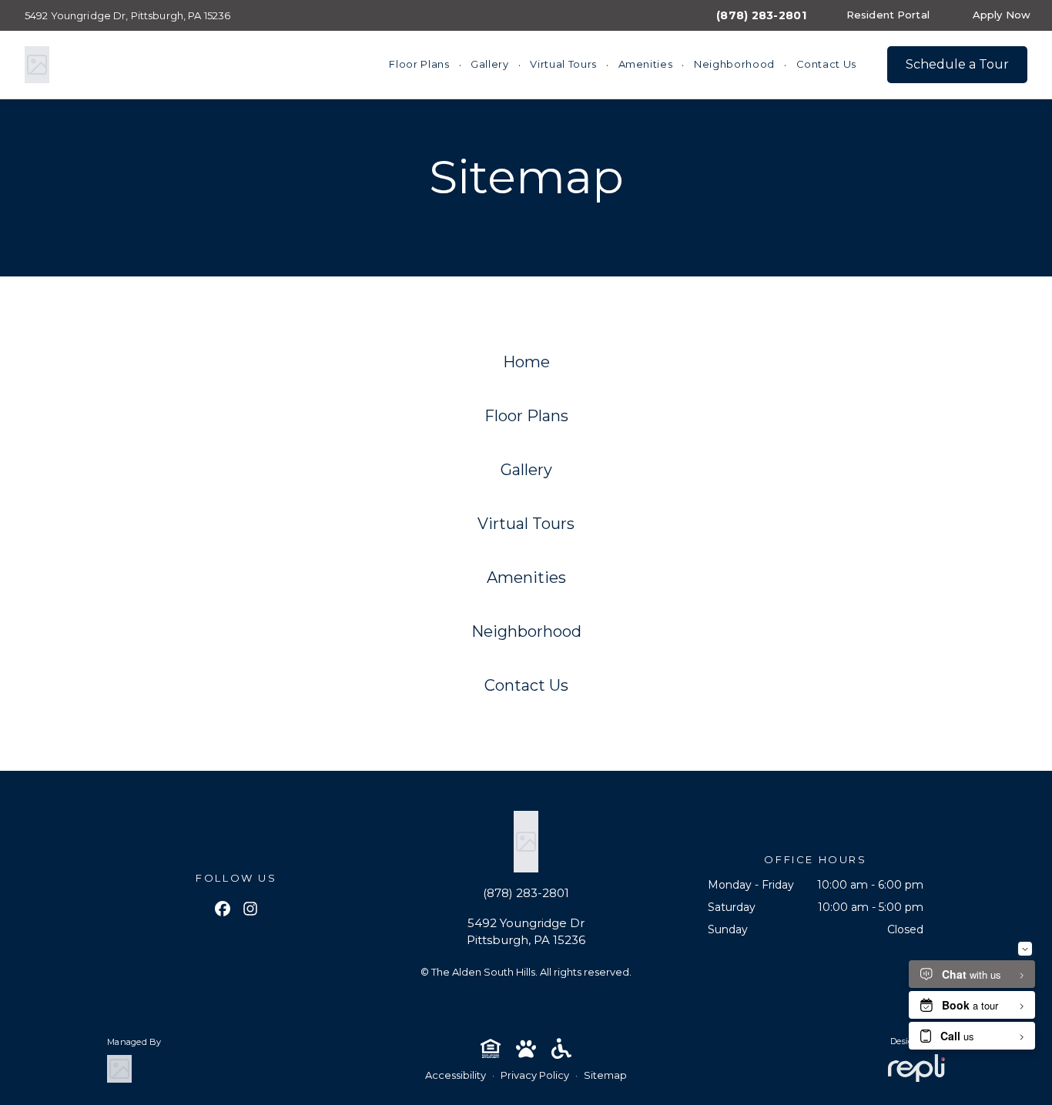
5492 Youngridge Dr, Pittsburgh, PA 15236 (127, 15)
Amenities (645, 64)
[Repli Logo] (916, 1068)
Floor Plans (419, 64)
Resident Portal (888, 14)
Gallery (490, 64)
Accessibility (455, 1075)
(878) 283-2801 (761, 15)
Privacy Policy (535, 1075)
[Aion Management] (119, 1069)
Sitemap (605, 1075)
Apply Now (1001, 14)
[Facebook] (222, 910)
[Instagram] (250, 910)
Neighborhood (734, 64)
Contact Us (826, 64)
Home (526, 362)
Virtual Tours (563, 64)
